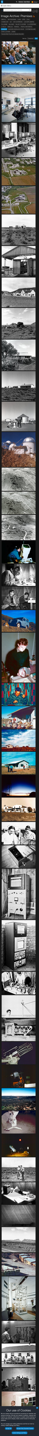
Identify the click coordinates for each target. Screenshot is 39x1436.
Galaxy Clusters (21, 24)
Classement (30, 38)
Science (21, 2)
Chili (28, 19)
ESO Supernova (17, 22)
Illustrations (31, 24)
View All (3, 19)
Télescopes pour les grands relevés (12, 34)
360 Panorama (12, 19)
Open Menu (6, 6)
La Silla (3, 26)
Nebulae (10, 26)
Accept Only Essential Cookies (25, 1428)
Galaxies (11, 24)
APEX (23, 19)
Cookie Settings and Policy (20, 1433)
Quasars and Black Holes (16, 29)
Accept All (8, 1428)
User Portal (27, 2)
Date (36, 38)
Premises (4, 29)
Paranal (16, 26)
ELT (11, 22)
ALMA (19, 19)
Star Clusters (5, 31)
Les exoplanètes (29, 22)
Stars (13, 31)
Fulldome (4, 24)
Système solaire (30, 29)
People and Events (26, 26)
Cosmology (4, 22)
